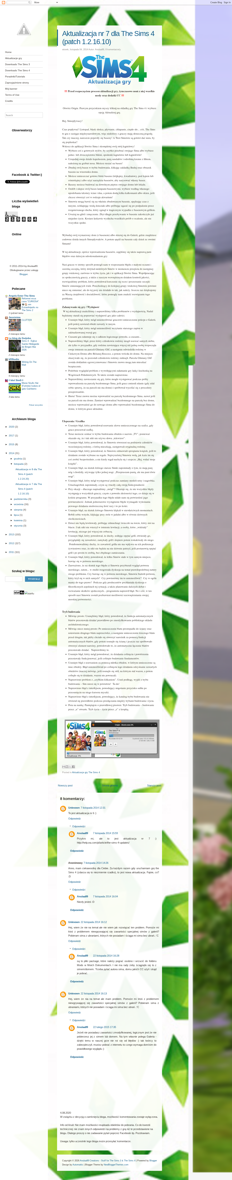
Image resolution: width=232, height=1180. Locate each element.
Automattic (78, 1164)
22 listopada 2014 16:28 (106, 955)
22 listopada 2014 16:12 (94, 922)
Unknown (74, 807)
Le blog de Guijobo (20, 338)
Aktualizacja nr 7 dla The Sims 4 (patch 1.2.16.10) (108, 38)
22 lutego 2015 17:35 (104, 1027)
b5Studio (14, 359)
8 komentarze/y (113, 49)
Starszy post (154, 785)
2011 (12, 552)
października (21, 499)
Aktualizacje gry (13, 58)
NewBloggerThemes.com (116, 1164)
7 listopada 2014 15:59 (105, 833)
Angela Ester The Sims (22, 295)
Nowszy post (65, 785)
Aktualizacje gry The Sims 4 (86, 772)
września (19, 504)
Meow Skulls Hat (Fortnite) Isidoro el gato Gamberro (31, 386)
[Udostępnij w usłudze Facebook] (73, 766)
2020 (12, 426)
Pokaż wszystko (36, 405)
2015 (12, 444)
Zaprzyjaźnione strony (17, 82)
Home (8, 52)
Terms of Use (12, 94)
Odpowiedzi (78, 826)
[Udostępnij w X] (70, 766)
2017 (12, 435)
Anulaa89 (99, 49)
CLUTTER (27, 320)
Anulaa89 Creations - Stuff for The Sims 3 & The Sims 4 (107, 1160)
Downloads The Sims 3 (17, 64)
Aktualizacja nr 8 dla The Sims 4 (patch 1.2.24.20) (28, 474)
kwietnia (18, 520)
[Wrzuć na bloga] (67, 766)
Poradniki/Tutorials (15, 76)
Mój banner (11, 88)
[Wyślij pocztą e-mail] (63, 766)
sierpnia (18, 509)
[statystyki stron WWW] (19, 593)
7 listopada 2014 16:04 (105, 896)
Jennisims (15, 317)
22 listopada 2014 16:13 (94, 993)
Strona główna (110, 785)
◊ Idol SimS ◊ (16, 380)
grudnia (18, 458)
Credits (9, 101)
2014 (12, 453)
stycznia (18, 525)
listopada (19, 463)
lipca (17, 515)
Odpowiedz (74, 818)
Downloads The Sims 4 (17, 70)
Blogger (24, 274)
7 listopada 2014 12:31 (93, 807)
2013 (12, 534)
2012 (12, 543)
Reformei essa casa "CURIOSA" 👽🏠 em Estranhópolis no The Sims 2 (30, 304)
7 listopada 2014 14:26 (96, 862)
